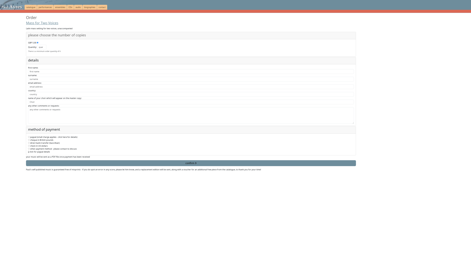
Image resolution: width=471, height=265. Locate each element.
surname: (32, 75)
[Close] (27, 175)
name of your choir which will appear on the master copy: (55, 98)
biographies (89, 7)
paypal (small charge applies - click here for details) (53, 137)
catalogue (30, 7)
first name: (33, 67)
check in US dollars (39, 146)
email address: (35, 83)
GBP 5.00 (32, 42)
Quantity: (32, 47)
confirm (190, 163)
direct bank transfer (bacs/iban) (45, 143)
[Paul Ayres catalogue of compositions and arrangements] (12, 5)
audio (78, 7)
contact (102, 7)
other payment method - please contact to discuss (53, 148)
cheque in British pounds (41, 140)
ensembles (60, 7)
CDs (70, 7)
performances (45, 7)
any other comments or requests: (43, 105)
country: (32, 90)
